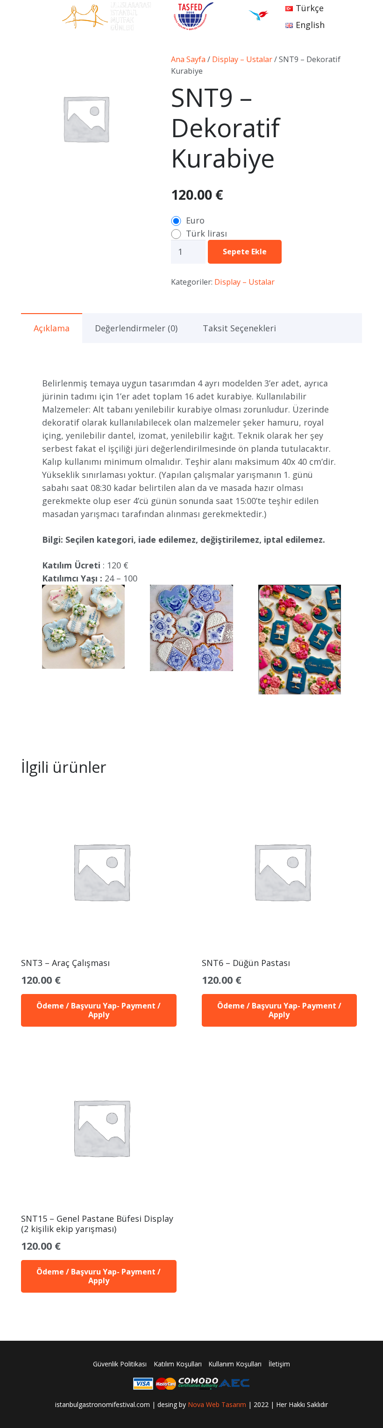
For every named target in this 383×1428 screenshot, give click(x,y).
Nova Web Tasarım (217, 1404)
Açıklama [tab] (52, 328)
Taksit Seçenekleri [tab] (239, 328)
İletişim (279, 1363)
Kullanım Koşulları (235, 1363)
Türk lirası (206, 233)
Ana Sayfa (188, 59)
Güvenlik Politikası (120, 1363)
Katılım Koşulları (178, 1363)
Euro (195, 220)
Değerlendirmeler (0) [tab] (136, 328)
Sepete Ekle (245, 251)
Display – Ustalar (242, 59)
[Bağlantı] (106, 16)
